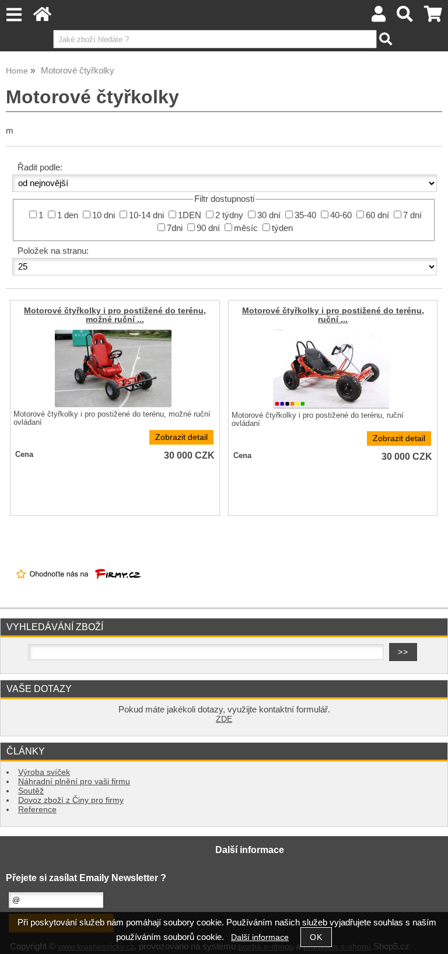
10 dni (103, 215)
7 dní (412, 215)
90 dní (208, 228)
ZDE (224, 719)
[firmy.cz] (78, 588)
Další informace (260, 937)
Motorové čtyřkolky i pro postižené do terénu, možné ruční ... (115, 315)
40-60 (341, 215)
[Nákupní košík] (433, 17)
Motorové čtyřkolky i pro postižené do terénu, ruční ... (333, 315)
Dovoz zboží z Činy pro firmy (71, 800)
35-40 (305, 215)
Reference (37, 809)
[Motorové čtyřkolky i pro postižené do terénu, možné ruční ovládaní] (113, 368)
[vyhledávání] (405, 17)
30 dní (269, 215)
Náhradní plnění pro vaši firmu (74, 781)
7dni (175, 228)
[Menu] (13, 15)
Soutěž (31, 791)
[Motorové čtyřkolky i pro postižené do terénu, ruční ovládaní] (331, 369)
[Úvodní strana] (42, 17)
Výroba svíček (44, 772)
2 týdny (229, 215)
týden (282, 228)
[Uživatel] (378, 17)
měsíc (246, 228)
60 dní (377, 215)
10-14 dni (146, 215)
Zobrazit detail (181, 437)
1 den (67, 215)
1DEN (189, 215)
